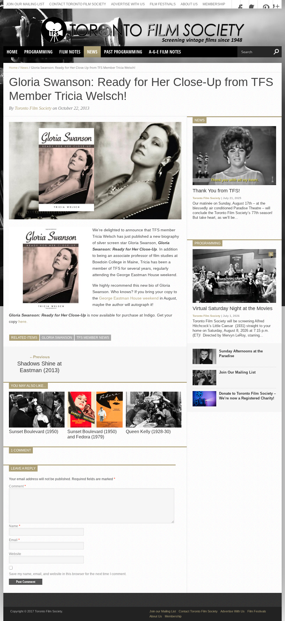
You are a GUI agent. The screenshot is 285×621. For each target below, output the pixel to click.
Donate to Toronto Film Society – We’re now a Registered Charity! (247, 395)
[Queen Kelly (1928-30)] (153, 426)
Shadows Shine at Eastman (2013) (39, 366)
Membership (214, 4)
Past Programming (123, 52)
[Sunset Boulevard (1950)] (37, 426)
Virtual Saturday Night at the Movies (232, 308)
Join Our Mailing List (237, 372)
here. (23, 321)
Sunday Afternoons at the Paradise (241, 353)
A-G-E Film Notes (165, 52)
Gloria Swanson (57, 338)
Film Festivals (163, 4)
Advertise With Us (128, 4)
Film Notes (69, 52)
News (92, 52)
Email (14, 540)
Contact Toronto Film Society (77, 4)
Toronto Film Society (33, 108)
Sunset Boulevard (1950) (33, 431)
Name (14, 526)
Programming (38, 52)
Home (12, 52)
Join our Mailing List (25, 4)
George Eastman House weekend (129, 298)
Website (15, 554)
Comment (17, 486)
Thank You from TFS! (216, 190)
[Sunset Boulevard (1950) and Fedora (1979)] (95, 426)
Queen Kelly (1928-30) (148, 431)
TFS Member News (93, 338)
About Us (189, 4)
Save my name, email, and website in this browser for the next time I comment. (67, 574)
